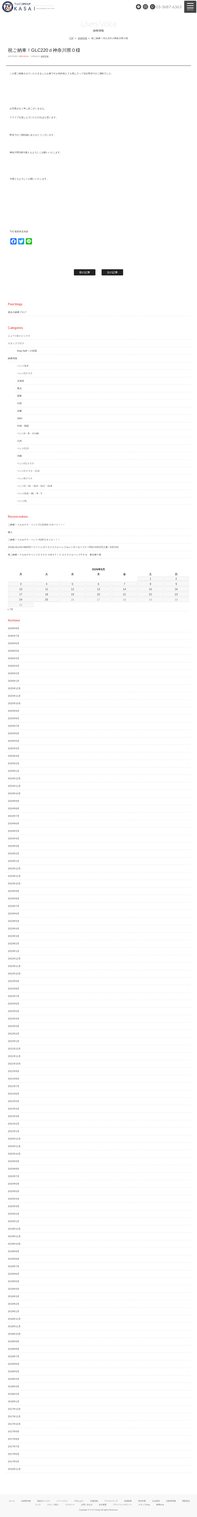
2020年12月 (14, 1138)
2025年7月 (13, 726)
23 (176, 594)
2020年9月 (13, 1161)
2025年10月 (14, 703)
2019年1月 (13, 1311)
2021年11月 (14, 1056)
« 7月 (10, 609)
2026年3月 (13, 666)
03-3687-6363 (169, 6)
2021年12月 (14, 1048)
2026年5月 (13, 651)
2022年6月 (13, 1003)
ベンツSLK (22, 366)
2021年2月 (13, 1123)
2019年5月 (13, 1281)
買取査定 (186, 1501)
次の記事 (112, 272)
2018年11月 (14, 1326)
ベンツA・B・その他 (28, 433)
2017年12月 (14, 1409)
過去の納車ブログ (17, 312)
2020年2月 (13, 1214)
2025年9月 (13, 711)
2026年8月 (13, 628)
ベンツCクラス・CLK (28, 471)
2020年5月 (13, 1191)
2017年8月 (13, 1439)
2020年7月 (13, 1176)
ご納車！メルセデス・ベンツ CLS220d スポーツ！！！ (36, 524)
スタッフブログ (16, 343)
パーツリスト (62, 1501)
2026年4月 (13, 658)
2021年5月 (13, 1101)
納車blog (160, 1505)
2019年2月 (13, 1304)
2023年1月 (13, 951)
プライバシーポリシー (122, 1505)
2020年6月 (13, 1183)
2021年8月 (13, 1078)
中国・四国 (23, 426)
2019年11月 (14, 1236)
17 (20, 594)
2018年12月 (14, 1319)
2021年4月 (13, 1108)
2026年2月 (13, 673)
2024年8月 (13, 808)
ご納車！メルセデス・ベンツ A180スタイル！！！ (34, 539)
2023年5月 (13, 921)
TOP (71, 38)
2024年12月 (14, 778)
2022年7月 (13, 996)
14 (124, 589)
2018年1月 (13, 1401)
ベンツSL (22, 501)
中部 (19, 403)
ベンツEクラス (25, 478)
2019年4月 (13, 1289)
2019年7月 (13, 1266)
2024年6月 (13, 823)
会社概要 (103, 1505)
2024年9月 (13, 801)
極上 (10, 532)
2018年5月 (13, 1371)
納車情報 (82, 38)
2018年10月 (14, 1334)
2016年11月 (14, 1469)
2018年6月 (13, 1364)
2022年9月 (13, 981)
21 (124, 594)
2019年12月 (14, 1229)
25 (46, 599)
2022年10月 (14, 973)
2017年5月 (13, 1461)
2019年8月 (13, 1259)
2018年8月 (13, 1349)
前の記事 (84, 272)
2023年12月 (14, 868)
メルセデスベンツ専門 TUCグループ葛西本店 (41, 6)
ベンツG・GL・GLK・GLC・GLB (34, 486)
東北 (19, 388)
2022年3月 (13, 1026)
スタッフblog (144, 1505)
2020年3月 (13, 1206)
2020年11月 (14, 1146)
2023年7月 (13, 906)
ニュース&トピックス (19, 336)
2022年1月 (13, 1041)
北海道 (20, 381)
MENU (190, 6)
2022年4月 (13, 1018)
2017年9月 (13, 1431)
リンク (38, 1505)
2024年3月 (13, 846)
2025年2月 (13, 763)
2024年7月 (13, 816)
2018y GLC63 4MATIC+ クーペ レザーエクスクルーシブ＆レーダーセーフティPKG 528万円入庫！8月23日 (63, 547)
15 (150, 589)
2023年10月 (14, 883)
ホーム (12, 1501)
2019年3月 (13, 1296)
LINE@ (138, 6)
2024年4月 (13, 838)
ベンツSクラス (25, 373)
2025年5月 (13, 741)
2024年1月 (13, 861)
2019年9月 (13, 1251)
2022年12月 (14, 958)
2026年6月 (13, 643)
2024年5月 (13, 831)
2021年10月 (14, 1063)
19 (72, 594)
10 (20, 589)
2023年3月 (13, 936)
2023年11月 (14, 876)
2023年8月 (13, 898)
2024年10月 (14, 793)
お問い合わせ (87, 1505)
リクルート (70, 1505)
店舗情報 (94, 1501)
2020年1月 (13, 1221)
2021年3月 (13, 1116)
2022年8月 (13, 988)
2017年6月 (13, 1454)
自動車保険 (171, 1501)
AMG (19, 418)
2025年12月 (14, 688)
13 (98, 589)
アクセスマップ (111, 1501)
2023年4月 (13, 928)
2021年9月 (13, 1071)
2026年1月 (13, 681)
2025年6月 (13, 733)
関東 (19, 396)
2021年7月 (13, 1086)
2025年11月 (14, 696)
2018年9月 (13, 1341)
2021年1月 (13, 1131)
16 (176, 589)
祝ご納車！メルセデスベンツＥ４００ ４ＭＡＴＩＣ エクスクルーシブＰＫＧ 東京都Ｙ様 (54, 554)
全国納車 (128, 1501)
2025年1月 (13, 771)
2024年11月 (14, 786)
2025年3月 (13, 756)
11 (46, 589)
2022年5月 (13, 1011)
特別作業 (142, 1501)
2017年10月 (14, 1424)
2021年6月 (13, 1093)
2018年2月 (13, 1394)
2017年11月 (14, 1416)
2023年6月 (13, 913)
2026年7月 (13, 636)
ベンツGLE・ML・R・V (29, 493)
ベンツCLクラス (25, 463)
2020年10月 (14, 1153)
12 (72, 589)
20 (98, 594)
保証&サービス (43, 1501)
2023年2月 (13, 943)
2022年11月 (14, 966)
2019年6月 (13, 1274)
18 (46, 594)
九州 (19, 441)
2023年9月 (13, 891)
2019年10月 (14, 1244)
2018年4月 (13, 1379)
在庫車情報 (26, 1501)
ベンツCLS (23, 448)
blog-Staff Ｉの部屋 (27, 351)
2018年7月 (13, 1356)
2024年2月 (13, 853)
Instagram (145, 6)
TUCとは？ (79, 1501)
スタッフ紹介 (53, 1505)
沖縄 (19, 456)
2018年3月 (13, 1386)
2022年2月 (13, 1033)
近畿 (19, 411)
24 (20, 599)
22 (150, 594)
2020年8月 (13, 1168)
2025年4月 (13, 748)
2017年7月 (13, 1446)
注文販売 (156, 1501)
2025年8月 (13, 718)
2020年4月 (13, 1199)
